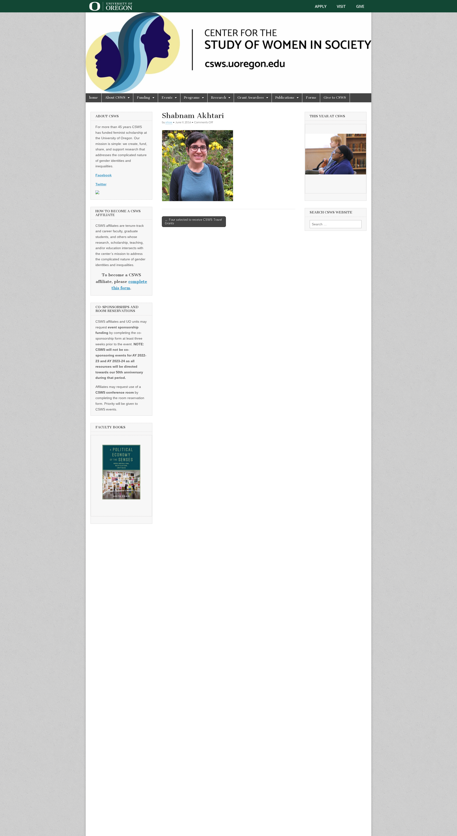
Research (218, 98)
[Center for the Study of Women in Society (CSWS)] (228, 52)
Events (167, 98)
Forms (311, 98)
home (93, 98)
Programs (192, 98)
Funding (143, 98)
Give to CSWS (335, 98)
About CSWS (115, 98)
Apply (321, 6)
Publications (284, 98)
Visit (341, 6)
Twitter (100, 184)
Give (360, 6)
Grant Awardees (251, 98)
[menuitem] (323, 6)
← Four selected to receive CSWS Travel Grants (193, 221)
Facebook (103, 175)
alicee (168, 122)
